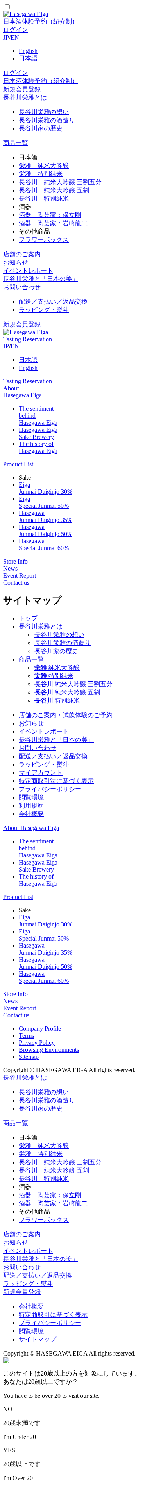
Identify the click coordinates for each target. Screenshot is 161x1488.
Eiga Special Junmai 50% (44, 502)
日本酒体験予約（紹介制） (40, 21)
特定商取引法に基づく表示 (56, 781)
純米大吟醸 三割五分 (73, 684)
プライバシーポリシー (50, 789)
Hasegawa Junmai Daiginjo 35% (45, 516)
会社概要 (31, 813)
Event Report (19, 575)
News (10, 568)
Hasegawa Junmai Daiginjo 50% (45, 530)
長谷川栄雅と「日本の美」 (40, 278)
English (28, 50)
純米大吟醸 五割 (67, 692)
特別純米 (53, 675)
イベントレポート (28, 270)
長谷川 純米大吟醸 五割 (54, 190)
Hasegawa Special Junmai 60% (44, 544)
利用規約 (31, 805)
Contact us (16, 582)
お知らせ (15, 262)
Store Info (15, 561)
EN (15, 37)
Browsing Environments (49, 1049)
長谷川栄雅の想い (44, 112)
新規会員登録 (22, 89)
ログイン (15, 29)
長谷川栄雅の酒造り (47, 120)
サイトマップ (37, 1339)
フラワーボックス (44, 239)
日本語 (28, 58)
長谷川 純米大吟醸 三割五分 (60, 182)
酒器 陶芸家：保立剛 (50, 215)
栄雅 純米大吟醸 (44, 165)
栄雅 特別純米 (41, 173)
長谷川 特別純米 (44, 198)
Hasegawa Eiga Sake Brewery (38, 433)
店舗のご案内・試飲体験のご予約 (66, 715)
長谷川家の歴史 (41, 128)
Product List (18, 464)
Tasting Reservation (27, 339)
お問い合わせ (22, 287)
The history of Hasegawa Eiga (38, 447)
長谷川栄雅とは (25, 97)
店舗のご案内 (22, 254)
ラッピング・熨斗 (44, 309)
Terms (26, 1035)
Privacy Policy (37, 1042)
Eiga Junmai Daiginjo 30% (45, 488)
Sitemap (29, 1056)
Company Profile (40, 1028)
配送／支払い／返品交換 (53, 301)
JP (6, 37)
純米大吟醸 (57, 667)
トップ (28, 618)
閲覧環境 (31, 797)
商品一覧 (15, 143)
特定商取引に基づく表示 (53, 1314)
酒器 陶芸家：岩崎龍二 (53, 223)
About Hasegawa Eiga (22, 392)
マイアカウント (41, 772)
